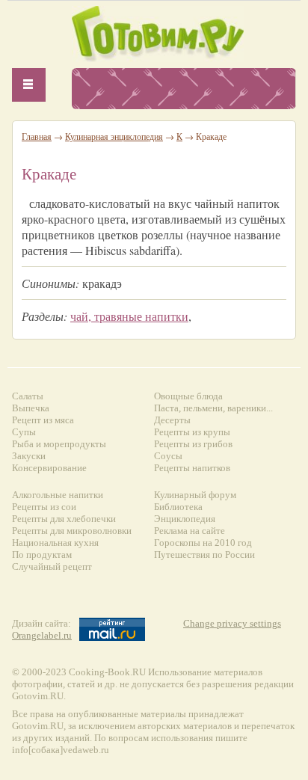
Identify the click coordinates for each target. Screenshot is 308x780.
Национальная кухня (55, 542)
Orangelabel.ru (42, 635)
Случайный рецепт (52, 566)
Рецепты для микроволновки (72, 530)
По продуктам (42, 554)
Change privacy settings (232, 623)
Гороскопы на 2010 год (203, 542)
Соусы (168, 455)
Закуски (29, 455)
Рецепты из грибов (193, 443)
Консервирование (49, 467)
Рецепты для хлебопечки (64, 518)
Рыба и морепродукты (59, 443)
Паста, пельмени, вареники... (213, 408)
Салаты (27, 396)
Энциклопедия (184, 518)
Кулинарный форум (195, 494)
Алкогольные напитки (57, 494)
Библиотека (178, 506)
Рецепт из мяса (43, 420)
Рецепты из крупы (192, 431)
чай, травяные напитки (129, 316)
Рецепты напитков (192, 467)
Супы (24, 431)
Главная (37, 136)
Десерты (172, 420)
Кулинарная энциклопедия (114, 136)
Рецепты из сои (44, 506)
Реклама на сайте (189, 530)
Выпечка (30, 408)
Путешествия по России (204, 554)
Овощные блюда (188, 396)
